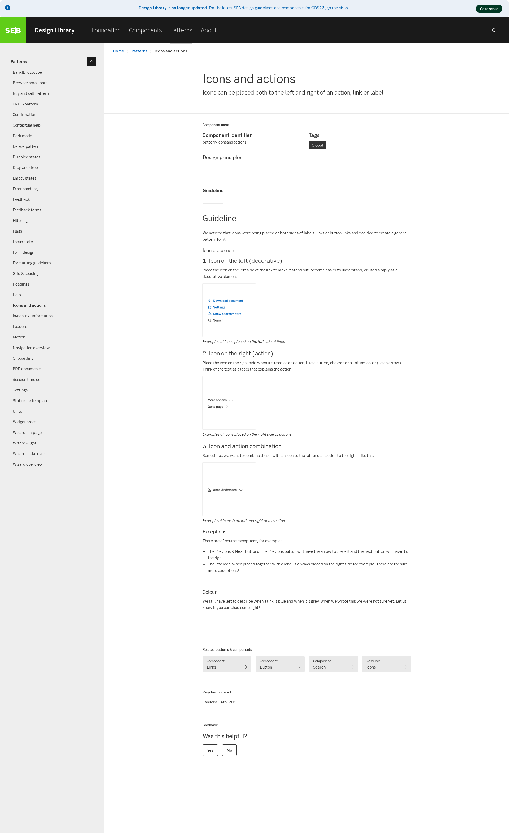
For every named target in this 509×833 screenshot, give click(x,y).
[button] (229, 335)
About (209, 30)
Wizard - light (24, 443)
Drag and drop (25, 167)
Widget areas (24, 421)
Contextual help (27, 125)
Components (145, 30)
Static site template (30, 400)
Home (118, 51)
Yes (210, 750)
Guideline (213, 190)
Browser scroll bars (30, 82)
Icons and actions (29, 305)
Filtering (20, 220)
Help (17, 294)
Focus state (23, 241)
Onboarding (23, 358)
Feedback (21, 199)
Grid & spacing (25, 273)
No (229, 750)
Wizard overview (28, 464)
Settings (20, 390)
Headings (21, 284)
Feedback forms (27, 209)
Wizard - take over (29, 453)
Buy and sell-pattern (31, 93)
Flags (17, 231)
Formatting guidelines (32, 262)
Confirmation (24, 114)
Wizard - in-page (27, 432)
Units (17, 411)
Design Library (54, 30)
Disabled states (26, 156)
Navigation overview (31, 347)
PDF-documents (27, 368)
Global (317, 145)
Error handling (25, 188)
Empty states (24, 178)
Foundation (106, 30)
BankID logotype (27, 72)
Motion (19, 337)
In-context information (33, 315)
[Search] (494, 30)
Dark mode (22, 135)
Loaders (20, 326)
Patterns (181, 30)
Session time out (27, 379)
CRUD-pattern (25, 103)
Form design (23, 252)
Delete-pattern (26, 146)
